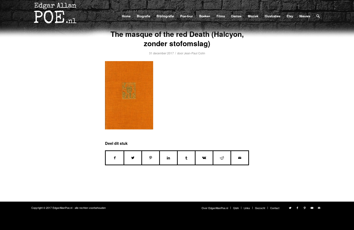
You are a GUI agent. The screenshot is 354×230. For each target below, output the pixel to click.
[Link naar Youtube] (311, 207)
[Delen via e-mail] (239, 158)
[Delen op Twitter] (132, 158)
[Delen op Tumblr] (186, 158)
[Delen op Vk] (204, 158)
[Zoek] (318, 16)
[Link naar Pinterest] (304, 207)
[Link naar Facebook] (297, 207)
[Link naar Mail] (319, 207)
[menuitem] (126, 16)
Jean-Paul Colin (194, 53)
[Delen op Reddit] (221, 158)
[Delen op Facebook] (115, 158)
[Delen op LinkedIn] (168, 158)
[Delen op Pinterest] (150, 158)
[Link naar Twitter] (290, 207)
